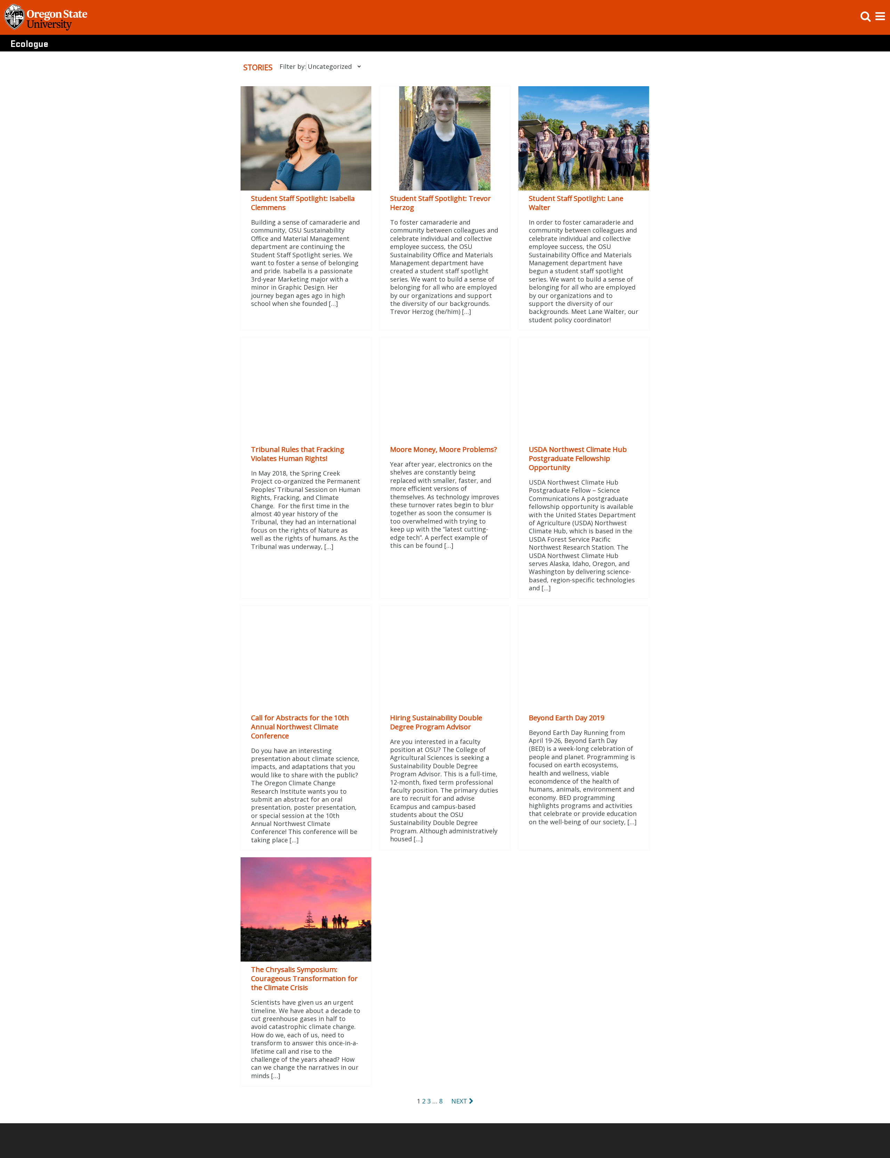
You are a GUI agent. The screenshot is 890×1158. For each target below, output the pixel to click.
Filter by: (293, 66)
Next (460, 1101)
